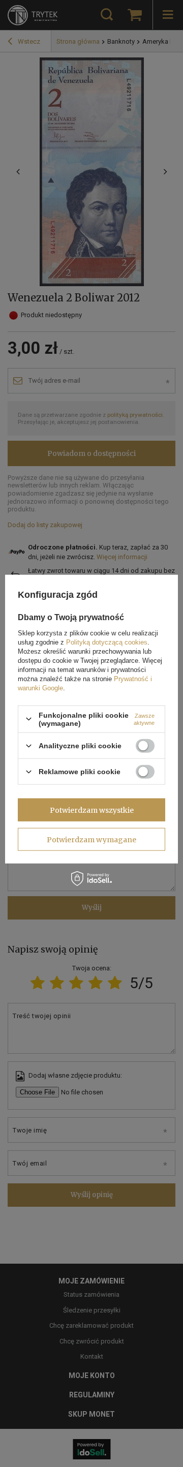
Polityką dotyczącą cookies (106, 642)
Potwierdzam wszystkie (92, 809)
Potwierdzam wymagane (91, 839)
